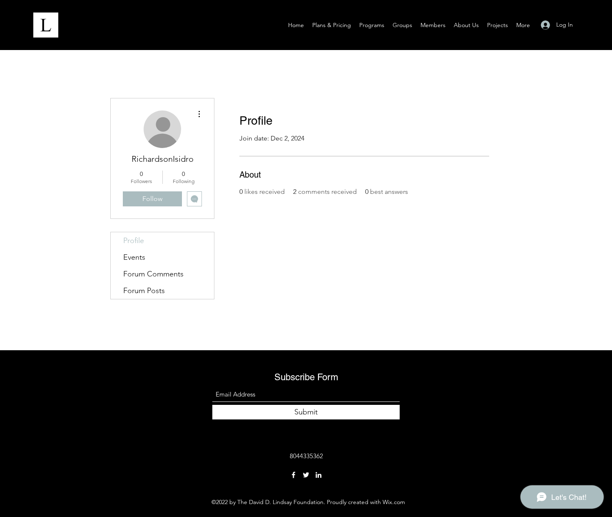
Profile (133, 240)
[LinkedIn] (318, 475)
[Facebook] (293, 475)
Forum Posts (144, 290)
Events (134, 257)
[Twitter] (306, 475)
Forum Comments (153, 274)
